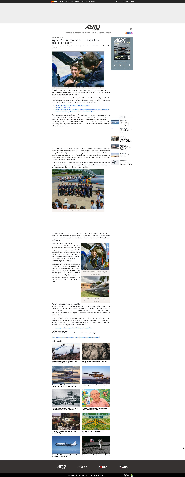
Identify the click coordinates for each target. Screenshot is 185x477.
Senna (77, 337)
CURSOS (82, 1)
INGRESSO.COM (63, 1)
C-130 (67, 337)
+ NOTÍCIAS (68, 33)
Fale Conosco (89, 475)
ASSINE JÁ (101, 33)
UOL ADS (93, 1)
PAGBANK (76, 1)
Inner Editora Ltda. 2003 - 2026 (76, 475)
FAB (53, 337)
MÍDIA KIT (108, 33)
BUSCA (118, 1)
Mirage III (97, 337)
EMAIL (132, 1)
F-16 (63, 337)
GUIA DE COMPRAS (78, 33)
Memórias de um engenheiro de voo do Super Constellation (74, 112)
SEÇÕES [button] (87, 33)
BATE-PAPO (125, 1)
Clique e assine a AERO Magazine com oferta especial (72, 105)
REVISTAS (94, 33)
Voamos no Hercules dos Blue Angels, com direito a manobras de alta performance (82, 109)
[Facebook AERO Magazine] (128, 33)
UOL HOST (71, 1)
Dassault (58, 337)
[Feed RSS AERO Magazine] (126, 33)
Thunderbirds (83, 337)
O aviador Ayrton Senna (62, 107)
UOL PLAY (87, 1)
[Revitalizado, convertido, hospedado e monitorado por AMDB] (132, 475)
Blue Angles (90, 337)
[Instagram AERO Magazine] (132, 33)
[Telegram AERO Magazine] (130, 33)
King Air (72, 337)
